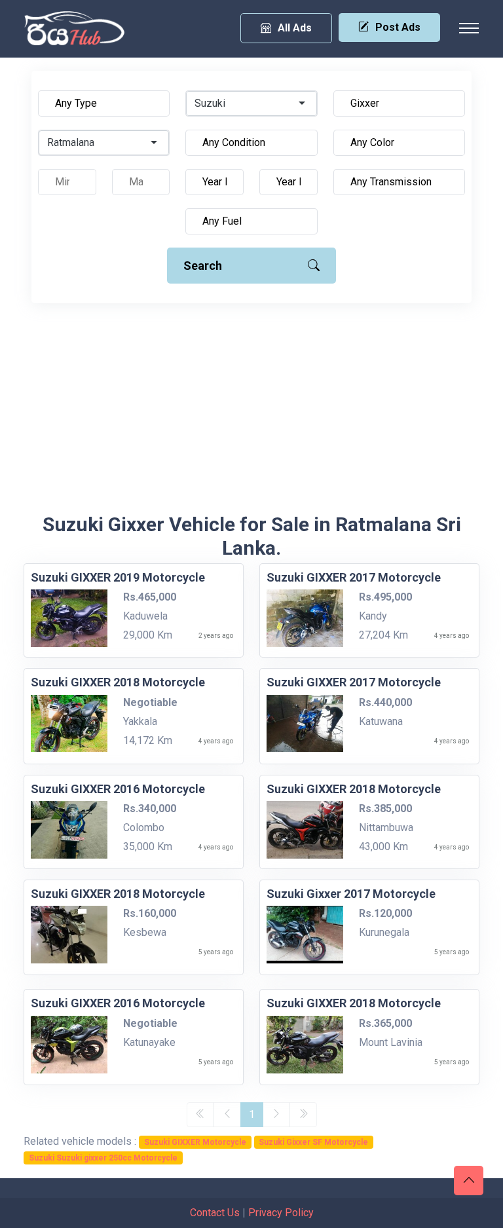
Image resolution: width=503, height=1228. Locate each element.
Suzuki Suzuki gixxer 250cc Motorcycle (103, 1158)
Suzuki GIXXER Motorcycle (195, 1142)
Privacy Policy (281, 1212)
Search (202, 265)
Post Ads (397, 27)
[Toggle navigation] (468, 28)
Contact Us (215, 1212)
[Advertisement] (251, 414)
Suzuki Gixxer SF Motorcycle (313, 1142)
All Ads (295, 28)
